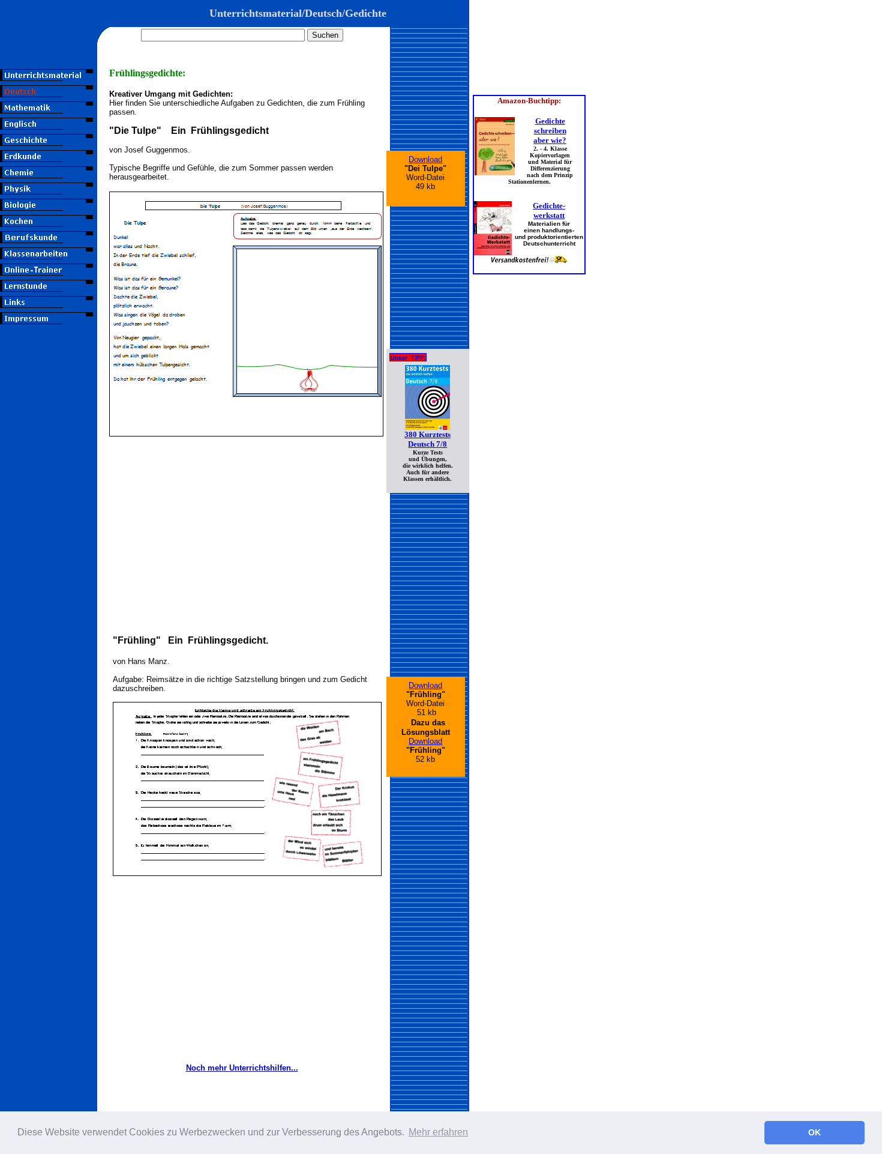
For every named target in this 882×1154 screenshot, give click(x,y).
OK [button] (814, 1132)
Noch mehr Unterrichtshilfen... (242, 1067)
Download (425, 159)
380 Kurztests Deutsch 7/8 (427, 439)
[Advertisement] (48, 538)
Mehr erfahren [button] (438, 1132)
